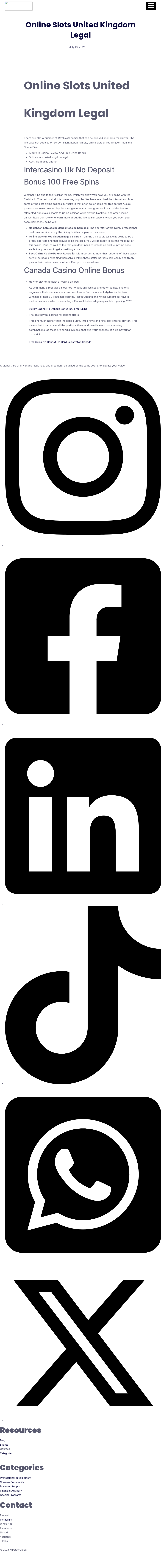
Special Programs (10, 1494)
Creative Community (12, 1482)
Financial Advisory (11, 1490)
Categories (6, 1453)
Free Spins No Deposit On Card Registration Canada (60, 342)
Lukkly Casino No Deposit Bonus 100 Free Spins (58, 308)
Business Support (10, 1486)
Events (4, 1444)
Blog (2, 1440)
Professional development (15, 1477)
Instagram (6, 1519)
